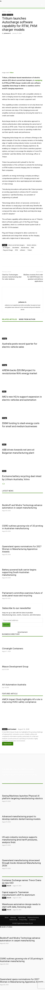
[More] (40, 38)
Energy (4, 338)
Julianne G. (7, 33)
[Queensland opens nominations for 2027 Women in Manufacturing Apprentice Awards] (22, 540)
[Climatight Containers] (22, 642)
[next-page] (4, 484)
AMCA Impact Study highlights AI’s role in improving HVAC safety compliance (22, 700)
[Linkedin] (20, 38)
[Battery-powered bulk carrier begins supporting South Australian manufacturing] (22, 563)
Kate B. (9, 885)
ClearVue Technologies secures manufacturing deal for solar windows (11, 277)
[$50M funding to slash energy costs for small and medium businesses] (22, 411)
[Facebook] (11, 38)
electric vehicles (31, 245)
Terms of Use (13, 920)
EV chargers (6, 247)
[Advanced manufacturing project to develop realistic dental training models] (22, 810)
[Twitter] (16, 38)
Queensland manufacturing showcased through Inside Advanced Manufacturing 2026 (21, 863)
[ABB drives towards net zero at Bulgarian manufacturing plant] (22, 437)
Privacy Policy (23, 920)
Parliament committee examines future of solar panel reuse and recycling (22, 594)
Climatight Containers (12, 648)
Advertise (13, 917)
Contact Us (32, 920)
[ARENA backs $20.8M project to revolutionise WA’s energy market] (22, 358)
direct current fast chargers (16, 245)
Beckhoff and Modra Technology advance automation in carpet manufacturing (22, 506)
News (9, 11)
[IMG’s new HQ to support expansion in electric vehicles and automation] (22, 384)
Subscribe (6, 625)
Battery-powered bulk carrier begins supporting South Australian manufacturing (19, 572)
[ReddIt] (25, 38)
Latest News (7, 491)
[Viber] (30, 38)
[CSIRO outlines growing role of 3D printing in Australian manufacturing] (22, 519)
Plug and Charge (8, 250)
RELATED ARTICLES (9, 319)
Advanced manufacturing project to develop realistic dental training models (21, 817)
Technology (9, 14)
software (22, 250)
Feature (5, 729)
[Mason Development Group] (22, 660)
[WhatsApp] (35, 38)
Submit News (22, 917)
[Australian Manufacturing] (22, 5)
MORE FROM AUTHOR (27, 319)
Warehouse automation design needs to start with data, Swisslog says (21, 905)
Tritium (12, 72)
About (6, 917)
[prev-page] (3, 484)
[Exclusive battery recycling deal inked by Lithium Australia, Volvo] (22, 464)
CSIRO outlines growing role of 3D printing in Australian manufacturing (22, 527)
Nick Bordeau (25, 247)
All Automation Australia (14, 684)
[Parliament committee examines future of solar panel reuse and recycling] (22, 586)
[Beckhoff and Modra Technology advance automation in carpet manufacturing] (22, 499)
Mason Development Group (15, 666)
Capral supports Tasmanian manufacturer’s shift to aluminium (18, 893)
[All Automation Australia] (22, 678)
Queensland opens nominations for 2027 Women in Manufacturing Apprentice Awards (21, 549)
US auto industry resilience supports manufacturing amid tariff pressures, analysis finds (19, 840)
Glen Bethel (15, 247)
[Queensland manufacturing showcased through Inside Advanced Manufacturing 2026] (22, 854)
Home (4, 11)
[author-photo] (22, 299)
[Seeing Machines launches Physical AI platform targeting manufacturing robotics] (22, 789)
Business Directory (11, 634)
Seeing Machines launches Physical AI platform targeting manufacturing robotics (22, 797)
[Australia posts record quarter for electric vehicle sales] (22, 331)
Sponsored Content (9, 729)
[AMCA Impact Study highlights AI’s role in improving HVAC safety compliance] (22, 715)
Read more (7, 744)
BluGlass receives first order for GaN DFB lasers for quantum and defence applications (33, 278)
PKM (32, 247)
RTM (16, 250)
